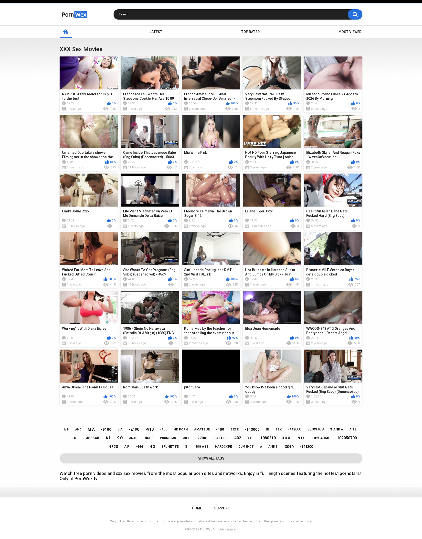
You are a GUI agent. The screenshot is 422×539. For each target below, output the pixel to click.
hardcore (223, 446)
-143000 (252, 429)
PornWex (206, 529)
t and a (336, 429)
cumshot (246, 446)
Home (66, 32)
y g (250, 438)
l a (120, 429)
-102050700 (346, 438)
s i (187, 446)
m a (91, 429)
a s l (353, 429)
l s (74, 438)
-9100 (106, 429)
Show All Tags (211, 458)
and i (272, 446)
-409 (220, 429)
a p (126, 447)
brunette (170, 446)
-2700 (201, 438)
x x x (286, 438)
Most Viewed (349, 32)
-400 (163, 429)
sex (278, 429)
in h (300, 438)
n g (152, 447)
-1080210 (267, 438)
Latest (156, 32)
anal (133, 438)
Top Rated (250, 32)
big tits (219, 438)
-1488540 (90, 438)
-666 (139, 447)
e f (66, 429)
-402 (237, 438)
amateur (202, 429)
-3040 (288, 446)
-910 (150, 429)
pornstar (168, 438)
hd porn (181, 429)
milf (186, 438)
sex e (235, 429)
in (267, 429)
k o (119, 438)
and (78, 429)
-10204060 (319, 438)
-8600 (148, 438)
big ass (202, 446)
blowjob (315, 429)
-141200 (306, 447)
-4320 (113, 446)
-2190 (134, 429)
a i (108, 438)
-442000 (294, 429)
